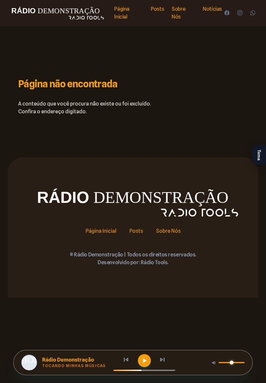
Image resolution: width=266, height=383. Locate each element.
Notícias (212, 9)
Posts (157, 9)
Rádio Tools (154, 262)
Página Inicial (121, 13)
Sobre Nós (178, 13)
